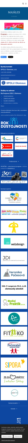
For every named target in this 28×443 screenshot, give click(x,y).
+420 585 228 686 (6, 72)
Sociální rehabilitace (9, 101)
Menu (25, 3)
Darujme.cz (11, 168)
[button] (23, 3)
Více (24, 115)
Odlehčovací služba (9, 98)
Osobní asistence (8, 96)
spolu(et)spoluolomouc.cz (8, 75)
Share (4, 57)
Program (4, 34)
